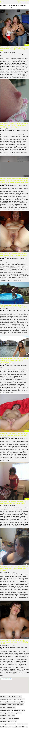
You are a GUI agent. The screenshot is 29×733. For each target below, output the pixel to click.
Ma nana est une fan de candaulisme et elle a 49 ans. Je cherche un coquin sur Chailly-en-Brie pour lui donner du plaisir (14, 180)
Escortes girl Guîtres (19, 702)
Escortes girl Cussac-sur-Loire (8, 724)
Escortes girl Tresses (19, 710)
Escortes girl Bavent (16, 696)
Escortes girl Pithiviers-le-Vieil (8, 707)
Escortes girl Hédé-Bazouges (7, 726)
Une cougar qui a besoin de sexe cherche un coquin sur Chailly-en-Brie (13, 306)
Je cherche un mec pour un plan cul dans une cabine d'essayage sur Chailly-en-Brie (14, 642)
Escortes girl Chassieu (18, 704)
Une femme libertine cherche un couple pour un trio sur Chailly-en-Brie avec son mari (14, 568)
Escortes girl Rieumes (5, 704)
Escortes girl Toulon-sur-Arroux (8, 721)
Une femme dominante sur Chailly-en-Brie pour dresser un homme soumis (13, 502)
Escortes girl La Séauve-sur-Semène (9, 718)
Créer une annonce (23, 2)
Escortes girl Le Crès (19, 699)
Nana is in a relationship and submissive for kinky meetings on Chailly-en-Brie (14, 434)
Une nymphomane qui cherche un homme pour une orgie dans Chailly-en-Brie (14, 48)
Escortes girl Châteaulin (6, 699)
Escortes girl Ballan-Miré (6, 710)
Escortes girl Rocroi (16, 713)
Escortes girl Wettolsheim (6, 702)
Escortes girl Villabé (5, 713)
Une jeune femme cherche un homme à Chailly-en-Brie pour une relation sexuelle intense (14, 360)
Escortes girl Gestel (5, 696)
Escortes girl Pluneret (22, 724)
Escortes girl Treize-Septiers (7, 715)
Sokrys (2, 2)
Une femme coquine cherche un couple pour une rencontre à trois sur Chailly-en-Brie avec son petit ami (14, 125)
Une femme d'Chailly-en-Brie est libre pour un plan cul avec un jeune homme (13, 254)
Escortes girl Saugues (21, 726)
